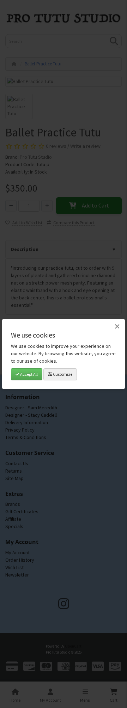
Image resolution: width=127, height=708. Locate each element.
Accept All (28, 374)
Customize (62, 374)
